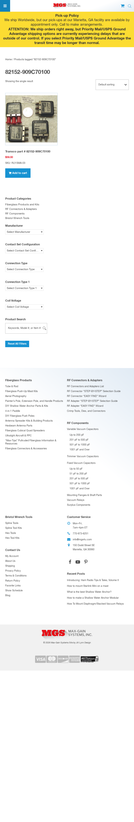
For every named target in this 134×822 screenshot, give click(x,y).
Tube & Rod (11, 386)
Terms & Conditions (16, 576)
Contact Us (12, 550)
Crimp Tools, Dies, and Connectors (86, 411)
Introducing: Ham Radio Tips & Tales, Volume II (93, 580)
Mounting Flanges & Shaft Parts (84, 495)
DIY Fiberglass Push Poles (19, 416)
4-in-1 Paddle (12, 411)
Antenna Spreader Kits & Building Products (29, 421)
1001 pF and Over (80, 449)
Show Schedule (14, 590)
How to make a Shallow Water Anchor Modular (93, 598)
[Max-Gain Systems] (67, 628)
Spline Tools (11, 523)
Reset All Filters (17, 344)
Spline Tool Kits (13, 528)
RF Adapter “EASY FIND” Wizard (85, 406)
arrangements (91, 25)
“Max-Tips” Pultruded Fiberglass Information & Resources (30, 442)
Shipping (10, 566)
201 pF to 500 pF (79, 440)
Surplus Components (78, 505)
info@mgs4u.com (82, 539)
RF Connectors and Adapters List (85, 386)
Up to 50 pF (76, 469)
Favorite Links (13, 585)
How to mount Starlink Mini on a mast (87, 586)
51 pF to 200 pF (78, 474)
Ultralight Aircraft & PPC (18, 435)
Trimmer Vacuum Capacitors (83, 456)
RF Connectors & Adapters (21, 209)
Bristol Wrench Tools (17, 218)
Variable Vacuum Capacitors (82, 429)
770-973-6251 (80, 533)
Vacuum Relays (75, 500)
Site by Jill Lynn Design (80, 643)
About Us (10, 561)
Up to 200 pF (77, 435)
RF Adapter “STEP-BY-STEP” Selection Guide (92, 401)
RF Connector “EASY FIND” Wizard (86, 396)
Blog (7, 595)
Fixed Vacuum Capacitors (81, 463)
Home (8, 59)
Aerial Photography (15, 396)
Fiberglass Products (18, 380)
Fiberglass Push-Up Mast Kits (21, 391)
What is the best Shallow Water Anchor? (89, 592)
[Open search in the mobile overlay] (129, 6)
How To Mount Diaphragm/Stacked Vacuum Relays (95, 604)
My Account (11, 556)
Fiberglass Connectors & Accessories (26, 448)
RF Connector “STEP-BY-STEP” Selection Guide (94, 391)
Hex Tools (10, 533)
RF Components (15, 213)
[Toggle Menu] (5, 6)
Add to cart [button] (19, 173)
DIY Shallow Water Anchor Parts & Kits (26, 406)
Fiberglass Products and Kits (22, 204)
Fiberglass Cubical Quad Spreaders (25, 430)
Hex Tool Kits (12, 538)
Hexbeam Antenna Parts (18, 426)
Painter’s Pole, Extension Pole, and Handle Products (34, 401)
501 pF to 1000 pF (80, 445)
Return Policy (12, 581)
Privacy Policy (13, 571)
